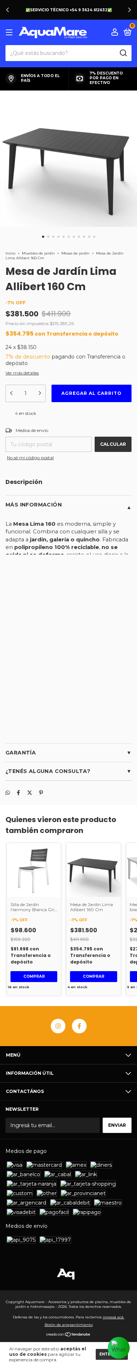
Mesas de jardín (75, 253)
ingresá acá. (113, 1317)
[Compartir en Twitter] (29, 793)
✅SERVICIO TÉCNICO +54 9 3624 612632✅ (69, 10)
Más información (33, 504)
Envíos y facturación (41, 734)
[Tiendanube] (68, 1335)
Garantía (20, 752)
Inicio (10, 253)
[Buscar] (123, 53)
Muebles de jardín (39, 253)
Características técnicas (48, 709)
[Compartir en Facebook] (18, 793)
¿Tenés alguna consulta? (47, 771)
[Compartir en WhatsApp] (7, 793)
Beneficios (22, 684)
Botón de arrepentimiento (69, 1324)
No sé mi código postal (30, 457)
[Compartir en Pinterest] (41, 793)
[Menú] (10, 32)
